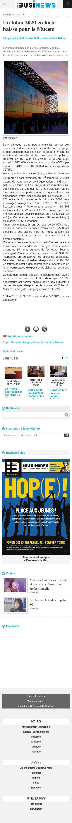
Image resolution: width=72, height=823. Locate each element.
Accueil (7, 14)
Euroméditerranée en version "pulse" (58, 393)
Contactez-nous (36, 696)
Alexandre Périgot (21, 342)
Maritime (36, 741)
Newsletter (36, 808)
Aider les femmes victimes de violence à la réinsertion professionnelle (48, 584)
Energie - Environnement (36, 731)
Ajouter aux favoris (20, 336)
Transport (36, 787)
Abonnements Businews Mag (36, 767)
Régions (36, 777)
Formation (36, 772)
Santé (36, 782)
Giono (36, 342)
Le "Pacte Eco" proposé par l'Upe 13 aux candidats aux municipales (13, 391)
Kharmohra (47, 342)
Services (36, 746)
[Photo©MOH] (36, 61)
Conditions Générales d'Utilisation (36, 706)
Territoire (20, 14)
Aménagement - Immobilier (36, 726)
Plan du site (36, 803)
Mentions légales (36, 701)
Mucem (59, 342)
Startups (36, 751)
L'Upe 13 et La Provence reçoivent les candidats (36, 392)
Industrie (36, 736)
